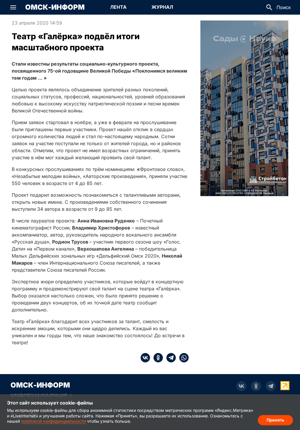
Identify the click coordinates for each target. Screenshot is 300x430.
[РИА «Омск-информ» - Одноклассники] (256, 386)
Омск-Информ (55, 7)
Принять (275, 419)
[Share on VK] (145, 357)
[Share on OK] (156, 357)
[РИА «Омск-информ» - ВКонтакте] (241, 386)
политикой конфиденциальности (53, 421)
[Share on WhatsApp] (182, 357)
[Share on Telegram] (169, 357)
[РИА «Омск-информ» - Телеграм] (271, 386)
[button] (13, 7)
